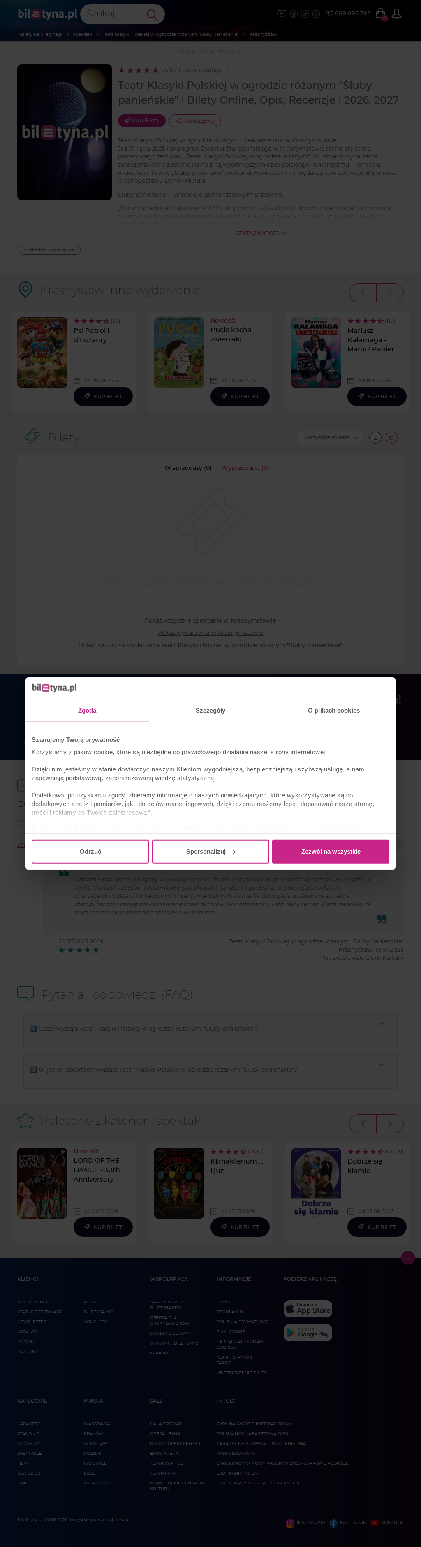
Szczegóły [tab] (211, 709)
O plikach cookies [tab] (334, 709)
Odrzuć (90, 851)
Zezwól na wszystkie (331, 851)
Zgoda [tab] (87, 709)
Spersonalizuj (206, 851)
